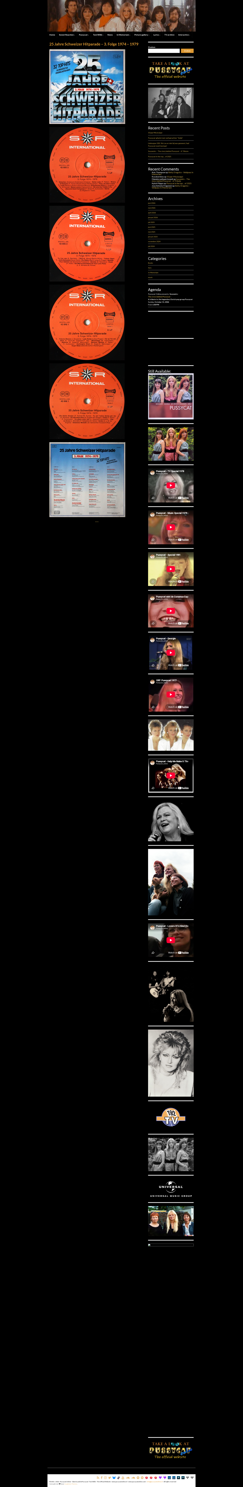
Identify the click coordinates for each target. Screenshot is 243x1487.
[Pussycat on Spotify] (138, 1477)
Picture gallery (141, 34)
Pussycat (83, 34)
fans (149, 268)
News (110, 34)
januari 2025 (153, 237)
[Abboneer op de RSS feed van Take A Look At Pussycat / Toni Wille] (98, 1477)
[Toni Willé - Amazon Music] (173, 1477)
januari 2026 (153, 217)
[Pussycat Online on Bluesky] (114, 1477)
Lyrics (156, 34)
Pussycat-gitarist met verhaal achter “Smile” (165, 138)
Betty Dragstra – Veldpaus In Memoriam (172, 173)
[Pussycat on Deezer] (160, 1477)
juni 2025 (151, 227)
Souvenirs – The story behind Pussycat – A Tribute (168, 151)
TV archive (169, 34)
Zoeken (151, 47)
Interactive (183, 34)
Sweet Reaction (66, 34)
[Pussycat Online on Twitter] (109, 1477)
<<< (97, 521)
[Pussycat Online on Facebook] (102, 1477)
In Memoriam (123, 34)
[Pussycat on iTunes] (146, 1477)
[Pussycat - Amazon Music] (169, 1477)
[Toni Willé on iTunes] (155, 1477)
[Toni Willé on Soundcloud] (133, 1477)
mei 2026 (151, 208)
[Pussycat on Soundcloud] (128, 1477)
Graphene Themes (70, 1484)
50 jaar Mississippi (155, 133)
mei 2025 (151, 232)
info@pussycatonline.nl (155, 1482)
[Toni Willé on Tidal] (192, 1477)
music (150, 277)
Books (150, 263)
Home (52, 34)
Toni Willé (98, 34)
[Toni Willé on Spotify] (142, 1477)
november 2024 (154, 241)
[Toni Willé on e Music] (183, 1477)
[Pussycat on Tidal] (187, 1477)
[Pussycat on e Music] (178, 1477)
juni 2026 (151, 203)
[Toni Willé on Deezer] (164, 1477)
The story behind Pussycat (159, 297)
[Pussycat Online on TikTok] (118, 1477)
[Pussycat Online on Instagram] (105, 1477)
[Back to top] (237, 1481)
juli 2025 (151, 222)
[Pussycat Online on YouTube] (123, 1477)
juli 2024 (151, 246)
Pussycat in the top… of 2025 (159, 156)
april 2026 (152, 213)
